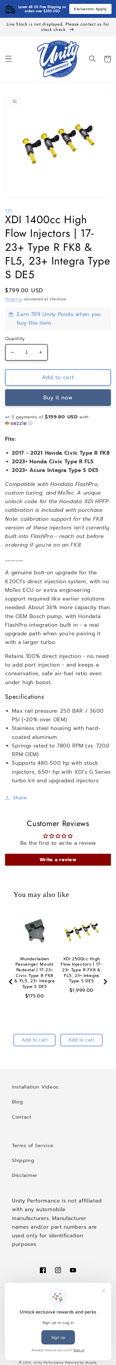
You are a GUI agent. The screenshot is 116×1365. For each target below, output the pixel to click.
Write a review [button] (58, 859)
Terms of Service (33, 1145)
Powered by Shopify (81, 1363)
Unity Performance (49, 1363)
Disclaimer (24, 1175)
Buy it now (58, 397)
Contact (22, 1117)
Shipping (13, 299)
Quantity (15, 339)
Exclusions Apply (90, 9)
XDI (8, 210)
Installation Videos (35, 1087)
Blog (17, 1102)
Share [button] (20, 797)
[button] (8, 59)
